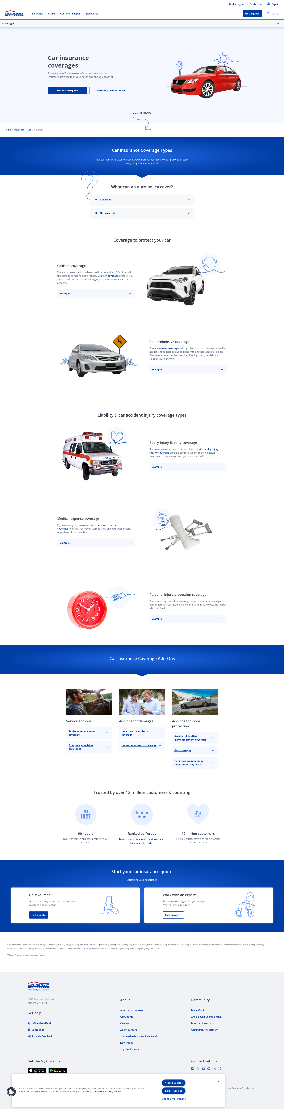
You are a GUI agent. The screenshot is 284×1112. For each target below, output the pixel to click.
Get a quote (39, 915)
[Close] (218, 1081)
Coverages (8, 23)
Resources (92, 13)
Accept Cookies (174, 1082)
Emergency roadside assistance (81, 747)
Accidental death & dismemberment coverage (190, 738)
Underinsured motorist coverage (135, 733)
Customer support (71, 13)
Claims (51, 13)
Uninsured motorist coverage (138, 745)
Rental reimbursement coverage (82, 733)
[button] (11, 1091)
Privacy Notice (113, 1091)
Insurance (37, 13)
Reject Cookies (173, 1090)
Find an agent (237, 4)
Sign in (275, 4)
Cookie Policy (99, 1091)
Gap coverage (182, 750)
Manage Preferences (174, 1098)
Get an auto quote (67, 90)
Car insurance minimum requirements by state (188, 762)
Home (8, 129)
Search (275, 13)
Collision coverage (108, 275)
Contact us (256, 4)
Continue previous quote (110, 90)
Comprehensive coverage (164, 348)
